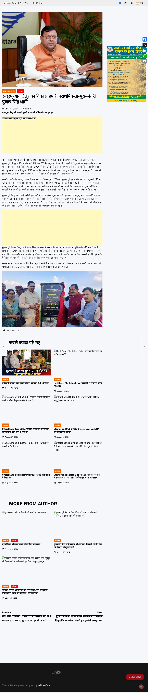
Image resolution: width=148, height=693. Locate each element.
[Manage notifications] (141, 686)
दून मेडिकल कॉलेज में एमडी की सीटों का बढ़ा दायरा (21, 544)
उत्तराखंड (20, 91)
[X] (144, 45)
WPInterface (44, 685)
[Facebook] (144, 39)
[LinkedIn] (144, 50)
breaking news (9, 91)
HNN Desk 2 (26, 109)
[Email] (144, 61)
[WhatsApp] (144, 56)
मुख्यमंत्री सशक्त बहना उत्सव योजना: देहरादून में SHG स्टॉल (25, 383)
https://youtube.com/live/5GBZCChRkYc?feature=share (125, 14)
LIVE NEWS (136, 677)
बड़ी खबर (14, 540)
